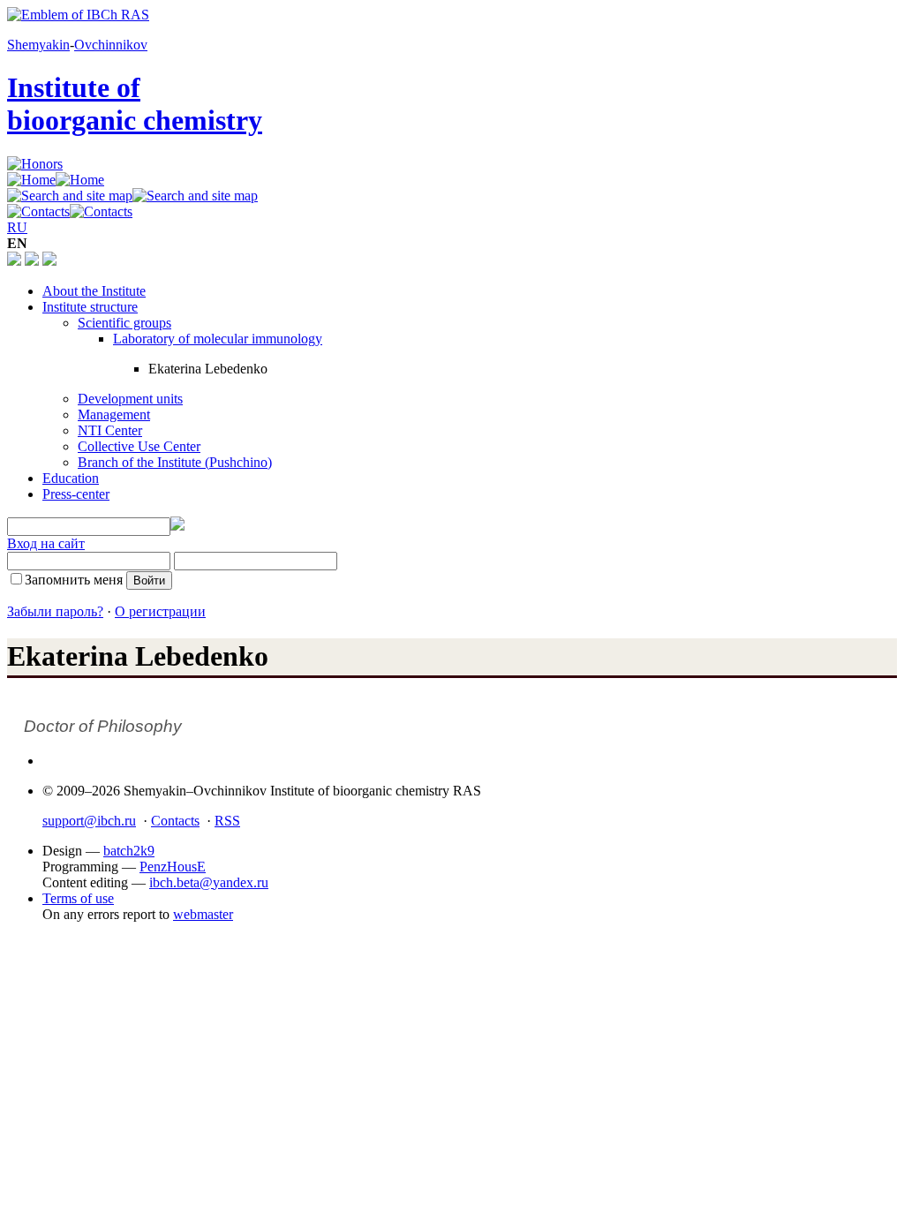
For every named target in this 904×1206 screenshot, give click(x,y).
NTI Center (110, 430)
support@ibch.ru (89, 820)
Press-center (75, 493)
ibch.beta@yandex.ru (208, 882)
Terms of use (78, 898)
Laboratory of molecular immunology (217, 338)
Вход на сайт (46, 543)
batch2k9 (128, 850)
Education (70, 478)
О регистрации (160, 611)
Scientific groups (124, 322)
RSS (227, 820)
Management (114, 414)
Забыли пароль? (55, 611)
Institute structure (90, 306)
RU (17, 227)
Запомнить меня (74, 579)
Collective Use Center (139, 446)
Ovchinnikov (110, 44)
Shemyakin (38, 44)
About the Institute (94, 290)
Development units (130, 398)
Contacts (175, 820)
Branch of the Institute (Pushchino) (175, 462)
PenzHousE (172, 866)
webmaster (203, 914)
